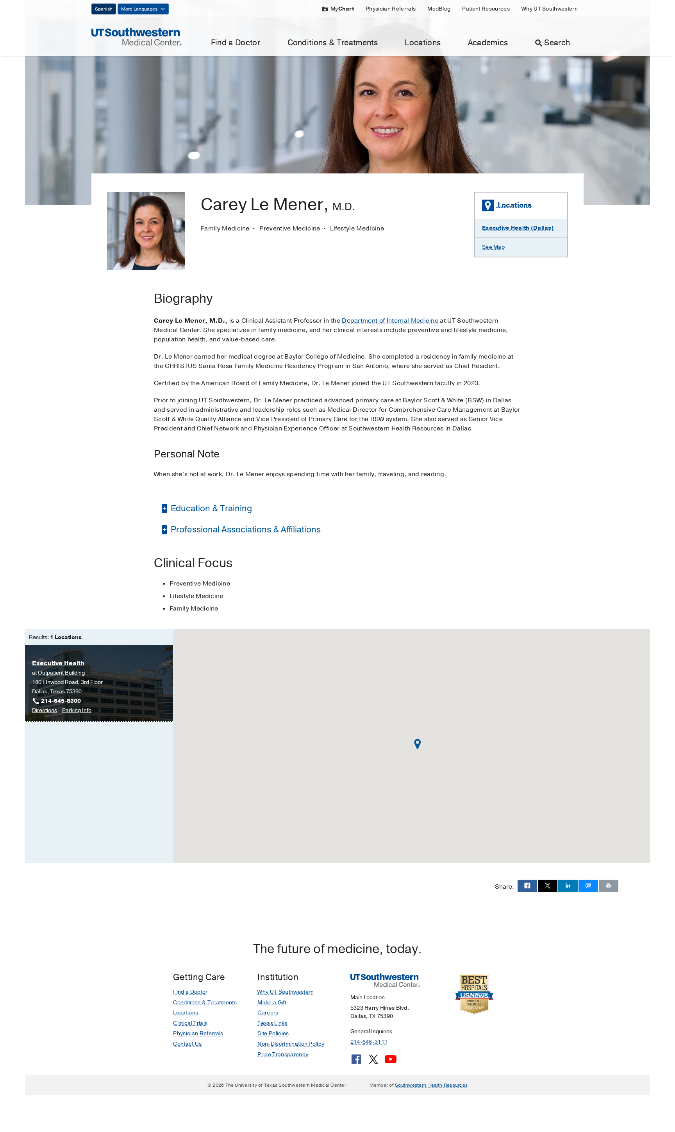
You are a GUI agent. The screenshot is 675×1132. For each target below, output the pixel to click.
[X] (373, 1062)
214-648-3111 (369, 1042)
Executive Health (58, 663)
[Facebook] (356, 1062)
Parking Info (76, 710)
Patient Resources (485, 8)
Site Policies (273, 1033)
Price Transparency (282, 1054)
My (342, 8)
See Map (493, 247)
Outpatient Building (61, 673)
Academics (488, 42)
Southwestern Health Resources (431, 1085)
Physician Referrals (391, 8)
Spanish (103, 9)
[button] (417, 744)
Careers (267, 1012)
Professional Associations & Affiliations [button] (245, 530)
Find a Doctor (235, 42)
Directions (44, 710)
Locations (423, 42)
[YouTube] (390, 1062)
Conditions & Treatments (333, 42)
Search (557, 42)
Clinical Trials (190, 1023)
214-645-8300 (61, 701)
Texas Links (272, 1023)
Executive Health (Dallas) (518, 228)
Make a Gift (271, 1002)
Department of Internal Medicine (390, 320)
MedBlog (438, 8)
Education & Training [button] (210, 508)
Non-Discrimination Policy (290, 1044)
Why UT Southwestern (549, 8)
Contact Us (187, 1044)
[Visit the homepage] (136, 36)
